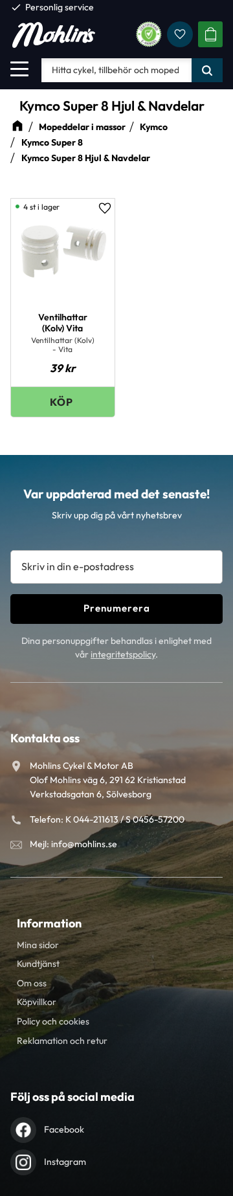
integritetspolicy (123, 654)
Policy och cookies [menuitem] (53, 1021)
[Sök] (207, 70)
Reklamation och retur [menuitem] (62, 1040)
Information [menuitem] (49, 923)
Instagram (65, 1162)
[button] (19, 68)
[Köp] (63, 401)
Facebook (64, 1129)
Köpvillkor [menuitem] (36, 1002)
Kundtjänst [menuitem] (38, 963)
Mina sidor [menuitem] (38, 945)
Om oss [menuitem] (32, 983)
